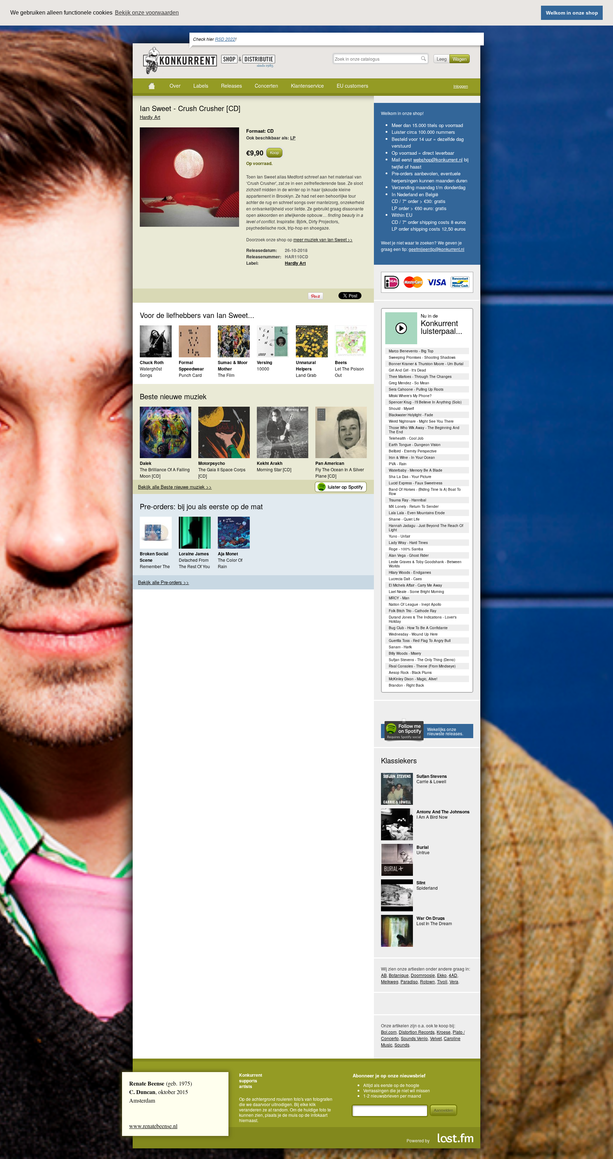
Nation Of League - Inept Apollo (415, 604)
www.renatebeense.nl (153, 1126)
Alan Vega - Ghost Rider (409, 555)
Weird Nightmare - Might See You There (421, 421)
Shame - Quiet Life (404, 519)
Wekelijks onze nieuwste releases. (445, 731)
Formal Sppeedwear (191, 365)
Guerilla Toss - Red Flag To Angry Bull (420, 640)
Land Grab (306, 375)
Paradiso (409, 981)
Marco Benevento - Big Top (411, 350)
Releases (231, 85)
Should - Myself (401, 408)
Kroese (444, 1032)
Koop (274, 152)
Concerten (266, 85)
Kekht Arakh (269, 463)
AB (384, 975)
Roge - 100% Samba (406, 548)
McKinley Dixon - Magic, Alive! (413, 678)
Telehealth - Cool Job (406, 438)
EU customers (352, 85)
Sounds (401, 1045)
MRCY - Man (399, 597)
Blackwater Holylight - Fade (411, 414)
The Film (226, 375)
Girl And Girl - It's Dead (407, 370)
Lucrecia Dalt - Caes (405, 578)
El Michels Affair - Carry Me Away (415, 585)
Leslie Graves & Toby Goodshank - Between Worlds (425, 563)
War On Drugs (430, 918)
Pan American (329, 463)
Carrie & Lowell (431, 781)
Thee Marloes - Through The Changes (420, 376)
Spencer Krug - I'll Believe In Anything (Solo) (425, 402)
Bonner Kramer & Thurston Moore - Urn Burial (426, 363)
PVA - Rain (398, 463)
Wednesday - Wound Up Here (413, 634)
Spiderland (427, 888)
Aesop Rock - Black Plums (410, 672)
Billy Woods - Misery (405, 653)
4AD (453, 975)
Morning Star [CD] (274, 469)
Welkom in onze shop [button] (572, 13)
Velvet (436, 1038)
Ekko (442, 975)
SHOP (229, 59)
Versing (264, 362)
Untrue (423, 852)
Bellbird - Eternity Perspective (413, 451)
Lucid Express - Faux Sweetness (415, 482)
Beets (341, 362)
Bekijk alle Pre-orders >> (163, 582)
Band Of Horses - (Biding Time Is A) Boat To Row (425, 491)
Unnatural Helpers (306, 365)
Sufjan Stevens (431, 776)
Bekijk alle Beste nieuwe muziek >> (175, 486)
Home (151, 86)
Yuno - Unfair (399, 536)
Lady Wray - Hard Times (408, 542)
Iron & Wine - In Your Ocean (412, 457)
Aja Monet (228, 553)
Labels (200, 85)
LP (293, 137)
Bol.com (389, 1032)
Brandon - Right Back (406, 685)
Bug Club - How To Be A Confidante (418, 627)
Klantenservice (307, 85)
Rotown (427, 981)
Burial (422, 847)
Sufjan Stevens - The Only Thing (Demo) (422, 659)
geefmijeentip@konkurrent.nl (436, 249)
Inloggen (460, 86)
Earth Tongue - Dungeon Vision (415, 444)
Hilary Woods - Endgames (410, 572)
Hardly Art (150, 117)
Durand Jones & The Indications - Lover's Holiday (423, 619)
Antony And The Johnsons (443, 811)
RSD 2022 (225, 39)
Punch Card (190, 375)
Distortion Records (417, 1032)
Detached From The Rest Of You (194, 563)
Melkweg (389, 981)
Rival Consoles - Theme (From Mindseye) (422, 666)
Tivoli (442, 981)
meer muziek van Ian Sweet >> (323, 239)
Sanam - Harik (400, 646)
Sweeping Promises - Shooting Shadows (422, 357)
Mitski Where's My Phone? (410, 395)
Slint (420, 882)
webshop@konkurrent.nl (438, 159)
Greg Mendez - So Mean (409, 382)
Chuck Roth (152, 362)
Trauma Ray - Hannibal (407, 500)
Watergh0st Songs (151, 372)
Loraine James (194, 553)
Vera (453, 981)
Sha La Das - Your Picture (410, 476)
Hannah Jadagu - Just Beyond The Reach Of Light (426, 527)
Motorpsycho (211, 463)
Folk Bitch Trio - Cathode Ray (412, 610)
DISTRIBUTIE (258, 61)
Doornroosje (423, 975)
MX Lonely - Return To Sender (413, 506)
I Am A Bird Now (432, 817)
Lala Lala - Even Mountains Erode (417, 512)
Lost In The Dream (434, 923)
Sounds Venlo (414, 1038)
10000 (263, 369)
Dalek (145, 463)
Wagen (459, 58)
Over (175, 85)
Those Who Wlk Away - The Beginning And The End (424, 429)
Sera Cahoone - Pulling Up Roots (416, 389)
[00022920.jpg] (179, 180)
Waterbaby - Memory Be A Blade (415, 470)
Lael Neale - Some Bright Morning (416, 591)
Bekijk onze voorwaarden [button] (147, 13)
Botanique (399, 975)
